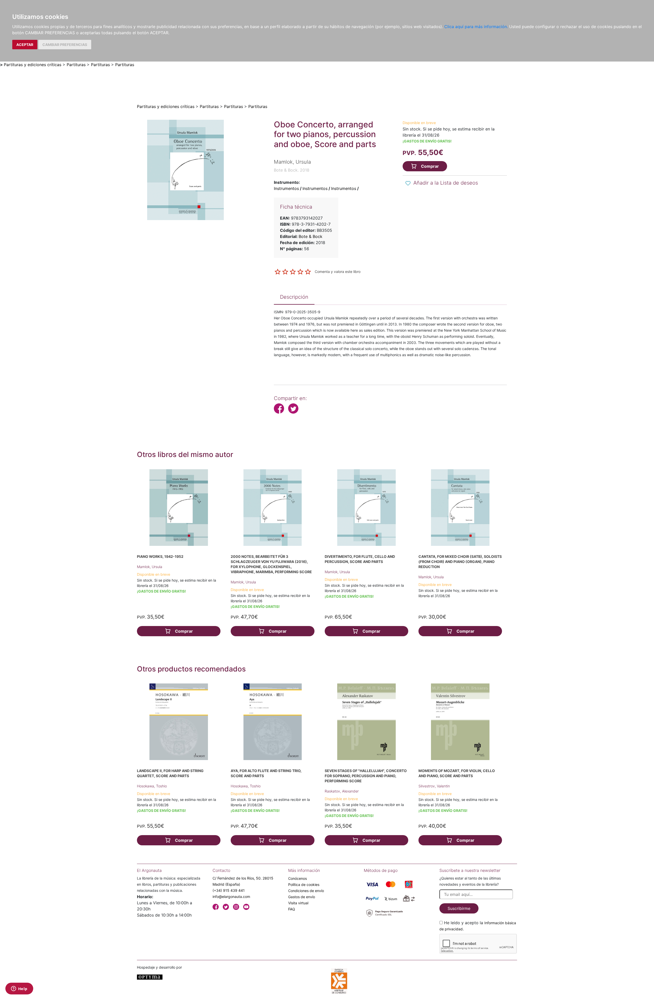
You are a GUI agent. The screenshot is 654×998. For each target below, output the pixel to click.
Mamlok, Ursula (149, 566)
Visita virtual (298, 903)
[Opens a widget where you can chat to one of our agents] (19, 989)
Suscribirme (459, 908)
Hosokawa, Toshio (152, 786)
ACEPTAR (24, 44)
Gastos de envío (301, 897)
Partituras (76, 64)
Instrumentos (286, 188)
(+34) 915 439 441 (229, 890)
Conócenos (297, 878)
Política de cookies (303, 884)
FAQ (291, 909)
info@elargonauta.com (231, 896)
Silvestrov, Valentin (434, 786)
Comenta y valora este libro (337, 271)
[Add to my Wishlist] (408, 183)
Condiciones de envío (306, 890)
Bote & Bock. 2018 (291, 170)
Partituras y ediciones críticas (32, 64)
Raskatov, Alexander (342, 791)
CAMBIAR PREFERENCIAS (64, 44)
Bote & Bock (310, 236)
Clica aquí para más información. (476, 26)
